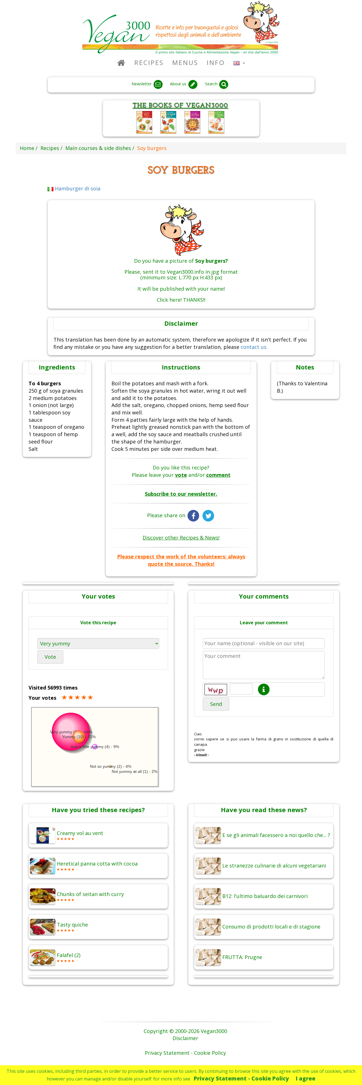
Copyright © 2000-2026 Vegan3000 (185, 1031)
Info (216, 62)
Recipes (149, 62)
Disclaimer (185, 1038)
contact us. (254, 346)
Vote (50, 656)
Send (216, 704)
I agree (305, 1078)
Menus (185, 62)
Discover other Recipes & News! (181, 537)
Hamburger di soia (76, 188)
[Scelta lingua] (239, 62)
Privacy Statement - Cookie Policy (241, 1078)
